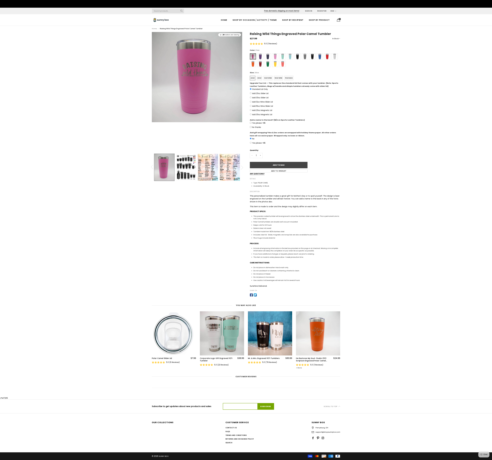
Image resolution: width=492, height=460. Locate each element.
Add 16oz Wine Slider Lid (262, 106)
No (253, 138)
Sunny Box (163, 456)
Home (224, 20)
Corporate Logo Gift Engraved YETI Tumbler (216, 359)
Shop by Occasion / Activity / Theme (255, 20)
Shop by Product (319, 20)
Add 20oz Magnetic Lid (262, 110)
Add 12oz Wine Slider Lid (262, 102)
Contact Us (231, 428)
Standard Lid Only (260, 89)
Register (321, 11)
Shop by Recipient (292, 20)
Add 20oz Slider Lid (260, 93)
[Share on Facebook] (251, 294)
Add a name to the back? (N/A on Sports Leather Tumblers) (277, 120)
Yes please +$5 (258, 123)
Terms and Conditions (236, 435)
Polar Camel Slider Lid (162, 358)
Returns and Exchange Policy (239, 439)
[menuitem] (224, 20)
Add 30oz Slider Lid (260, 97)
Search (228, 443)
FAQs (227, 431)
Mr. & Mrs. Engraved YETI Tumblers (264, 358)
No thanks (256, 127)
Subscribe (265, 406)
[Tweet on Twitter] (255, 294)
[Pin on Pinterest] (259, 294)
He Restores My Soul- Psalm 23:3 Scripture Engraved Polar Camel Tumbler (311, 359)
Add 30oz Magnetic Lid (262, 114)
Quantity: (254, 150)
